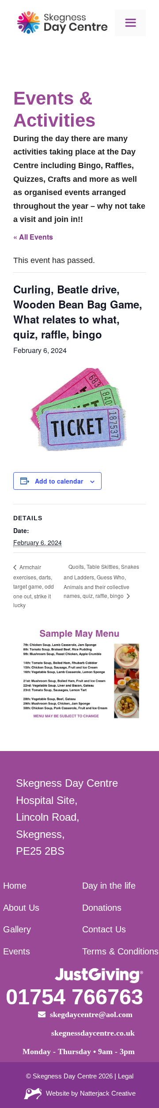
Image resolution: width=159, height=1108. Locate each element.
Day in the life (109, 885)
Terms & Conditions (120, 951)
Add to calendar (59, 481)
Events (16, 951)
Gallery (17, 929)
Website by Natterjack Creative (91, 1093)
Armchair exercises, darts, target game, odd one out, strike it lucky (33, 585)
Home (14, 885)
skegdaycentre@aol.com (92, 1014)
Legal (125, 1076)
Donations (101, 908)
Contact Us (104, 929)
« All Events (33, 237)
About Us (21, 908)
